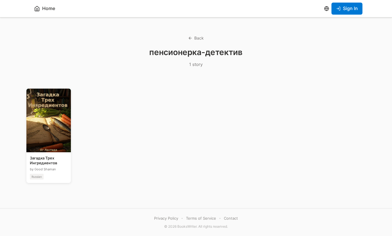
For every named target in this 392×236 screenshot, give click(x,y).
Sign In (350, 8)
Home (48, 8)
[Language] (326, 8)
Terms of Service (201, 218)
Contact (231, 218)
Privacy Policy (166, 218)
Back (199, 38)
